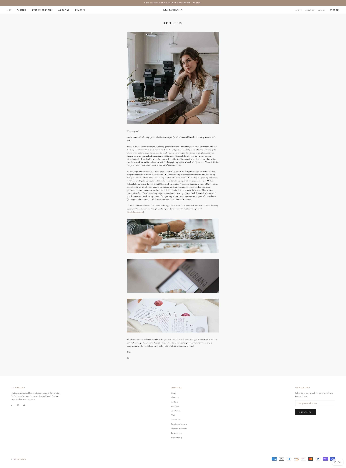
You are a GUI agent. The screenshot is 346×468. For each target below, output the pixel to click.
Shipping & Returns (179, 424)
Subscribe (305, 412)
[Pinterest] (24, 405)
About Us (63, 10)
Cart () (334, 10)
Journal (80, 10)
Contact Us (175, 419)
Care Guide (175, 411)
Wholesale (175, 406)
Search (321, 10)
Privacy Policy (176, 437)
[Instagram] (18, 405)
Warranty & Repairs (179, 428)
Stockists (174, 402)
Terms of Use (176, 433)
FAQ (173, 415)
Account (309, 10)
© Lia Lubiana (18, 459)
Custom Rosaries (42, 10)
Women (21, 10)
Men (9, 10)
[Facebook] (12, 405)
